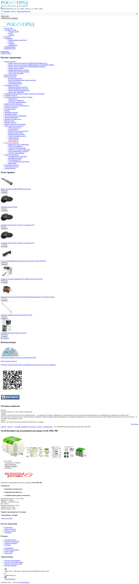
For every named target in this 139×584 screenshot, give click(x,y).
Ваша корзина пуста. (24, 11)
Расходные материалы (12, 143)
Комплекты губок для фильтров (18, 144)
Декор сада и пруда (14, 127)
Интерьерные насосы (15, 78)
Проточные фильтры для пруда (18, 88)
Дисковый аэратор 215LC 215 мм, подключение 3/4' (17, 225)
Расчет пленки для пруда (9, 361)
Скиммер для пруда (11, 95)
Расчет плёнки (9, 551)
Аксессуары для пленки (16, 73)
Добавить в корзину (11, 466)
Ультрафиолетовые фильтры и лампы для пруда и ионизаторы (24, 93)
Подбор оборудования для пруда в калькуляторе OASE (18, 357)
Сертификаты (12, 45)
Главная (3, 427)
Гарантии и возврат (11, 543)
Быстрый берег (13, 129)
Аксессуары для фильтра (16, 92)
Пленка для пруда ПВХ (15, 68)
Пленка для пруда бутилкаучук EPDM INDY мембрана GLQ (27, 63)
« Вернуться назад (6, 518)
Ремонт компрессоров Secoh (17, 40)
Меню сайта (5, 16)
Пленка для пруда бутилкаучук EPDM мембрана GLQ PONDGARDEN (31, 65)
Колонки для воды (10, 122)
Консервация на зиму (15, 158)
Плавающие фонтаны (15, 83)
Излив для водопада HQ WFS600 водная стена (16, 189)
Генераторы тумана (11, 114)
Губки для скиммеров (15, 146)
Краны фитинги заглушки (16, 134)
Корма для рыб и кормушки (13, 104)
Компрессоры (12, 99)
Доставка (11, 35)
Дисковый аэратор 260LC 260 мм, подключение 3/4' (17, 243)
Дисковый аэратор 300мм (9, 207)
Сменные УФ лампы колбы (17, 148)
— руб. (9, 11)
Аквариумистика (10, 168)
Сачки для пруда (13, 139)
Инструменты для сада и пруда (18, 131)
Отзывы (11, 42)
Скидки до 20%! (6, 52)
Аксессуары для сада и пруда (14, 126)
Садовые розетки (10, 109)
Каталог (10, 427)
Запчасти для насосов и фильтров (19, 149)
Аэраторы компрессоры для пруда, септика (18, 97)
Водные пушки (9, 121)
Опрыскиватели (13, 138)
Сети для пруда (13, 141)
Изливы (7, 110)
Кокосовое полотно (11, 75)
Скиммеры (8, 532)
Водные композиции (11, 117)
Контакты (8, 36)
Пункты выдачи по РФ (12, 541)
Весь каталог (9, 28)
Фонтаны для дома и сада (13, 119)
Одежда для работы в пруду (17, 136)
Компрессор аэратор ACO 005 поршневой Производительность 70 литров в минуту (28, 297)
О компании (8, 38)
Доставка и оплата (10, 30)
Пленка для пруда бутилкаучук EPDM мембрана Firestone (26, 66)
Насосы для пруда (10, 77)
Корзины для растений (15, 132)
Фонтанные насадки (11, 112)
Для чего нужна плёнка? (12, 560)
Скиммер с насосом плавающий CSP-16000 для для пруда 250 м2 (22, 279)
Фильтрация (8, 527)
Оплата (10, 33)
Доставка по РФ (13, 31)
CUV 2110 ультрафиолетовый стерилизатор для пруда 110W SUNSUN (23, 261)
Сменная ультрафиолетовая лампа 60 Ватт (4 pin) (16, 315)
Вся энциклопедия (11, 565)
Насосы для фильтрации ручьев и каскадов (22, 80)
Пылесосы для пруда (11, 107)
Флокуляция (12, 163)
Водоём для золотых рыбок (13, 564)
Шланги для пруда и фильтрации (15, 124)
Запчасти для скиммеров (16, 153)
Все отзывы (134, 424)
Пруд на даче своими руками (14, 562)
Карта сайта (8, 553)
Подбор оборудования (12, 550)
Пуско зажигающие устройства (18, 151)
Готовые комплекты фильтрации (18, 90)
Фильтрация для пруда (12, 85)
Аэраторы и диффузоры (16, 100)
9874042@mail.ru (10, 47)
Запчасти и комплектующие (17, 102)
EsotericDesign (24, 582)
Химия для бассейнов (12, 155)
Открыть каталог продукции (9, 18)
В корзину (4, 192)
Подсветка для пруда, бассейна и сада (17, 105)
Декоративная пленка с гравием (18, 70)
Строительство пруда (11, 166)
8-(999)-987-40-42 (10, 48)
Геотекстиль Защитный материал (19, 71)
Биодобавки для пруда (12, 165)
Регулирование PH (14, 160)
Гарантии (11, 43)
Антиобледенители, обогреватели (15, 116)
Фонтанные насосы (14, 82)
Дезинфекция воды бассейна (17, 156)
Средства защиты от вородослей (18, 161)
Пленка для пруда (10, 61)
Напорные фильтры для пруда (18, 87)
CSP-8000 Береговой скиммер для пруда (14, 333)
